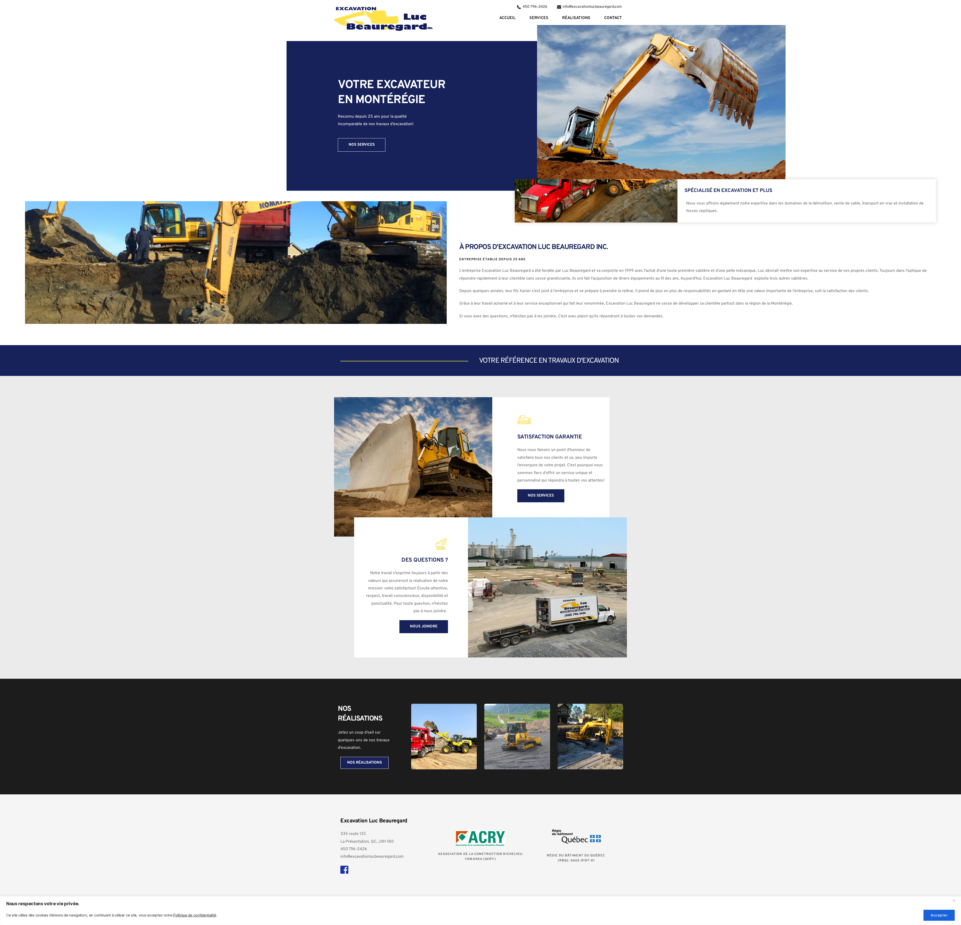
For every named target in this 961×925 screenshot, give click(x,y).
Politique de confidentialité (194, 915)
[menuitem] (507, 18)
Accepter (939, 915)
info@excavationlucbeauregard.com (372, 856)
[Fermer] (956, 900)
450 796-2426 (353, 849)
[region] (480, 910)
